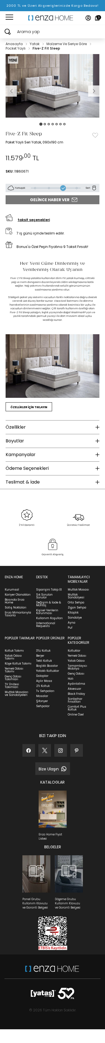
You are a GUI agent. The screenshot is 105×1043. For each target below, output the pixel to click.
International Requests (45, 624)
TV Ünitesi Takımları (12, 685)
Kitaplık (73, 612)
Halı (70, 679)
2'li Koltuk (43, 686)
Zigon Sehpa (77, 607)
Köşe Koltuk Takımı (18, 663)
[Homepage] (52, 18)
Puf (70, 628)
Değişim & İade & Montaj (48, 603)
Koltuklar (74, 651)
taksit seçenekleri (34, 219)
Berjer (40, 656)
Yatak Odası (76, 661)
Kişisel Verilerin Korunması (47, 611)
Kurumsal (12, 589)
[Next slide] (93, 91)
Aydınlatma (76, 684)
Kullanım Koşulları (49, 618)
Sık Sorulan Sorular (44, 596)
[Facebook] (28, 750)
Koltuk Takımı (14, 651)
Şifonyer (42, 701)
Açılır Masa (44, 681)
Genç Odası (76, 674)
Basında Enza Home (14, 601)
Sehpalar (43, 706)
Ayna (71, 623)
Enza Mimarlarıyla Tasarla (18, 613)
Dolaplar (42, 676)
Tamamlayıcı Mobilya (77, 667)
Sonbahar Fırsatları (75, 700)
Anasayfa (15, 43)
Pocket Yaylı (16, 48)
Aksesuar (74, 689)
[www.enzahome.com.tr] (52, 971)
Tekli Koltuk (44, 661)
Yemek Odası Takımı (14, 669)
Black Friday (76, 694)
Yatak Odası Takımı (13, 657)
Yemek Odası (77, 656)
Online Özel (76, 714)
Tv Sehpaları (45, 691)
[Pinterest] (76, 750)
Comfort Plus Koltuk (77, 708)
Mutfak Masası (78, 589)
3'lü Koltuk (43, 651)
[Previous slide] (11, 91)
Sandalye (75, 617)
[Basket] (97, 18)
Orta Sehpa (76, 602)
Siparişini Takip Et (49, 589)
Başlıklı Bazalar (47, 666)
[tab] (40, 124)
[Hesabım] (88, 18)
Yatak (35, 43)
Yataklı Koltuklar (47, 671)
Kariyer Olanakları (18, 595)
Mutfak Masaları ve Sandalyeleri (16, 693)
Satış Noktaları (15, 607)
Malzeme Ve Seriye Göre (67, 43)
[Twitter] (44, 750)
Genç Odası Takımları (13, 677)
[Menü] (9, 18)
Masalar (42, 696)
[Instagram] (60, 750)
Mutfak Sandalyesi (76, 596)
